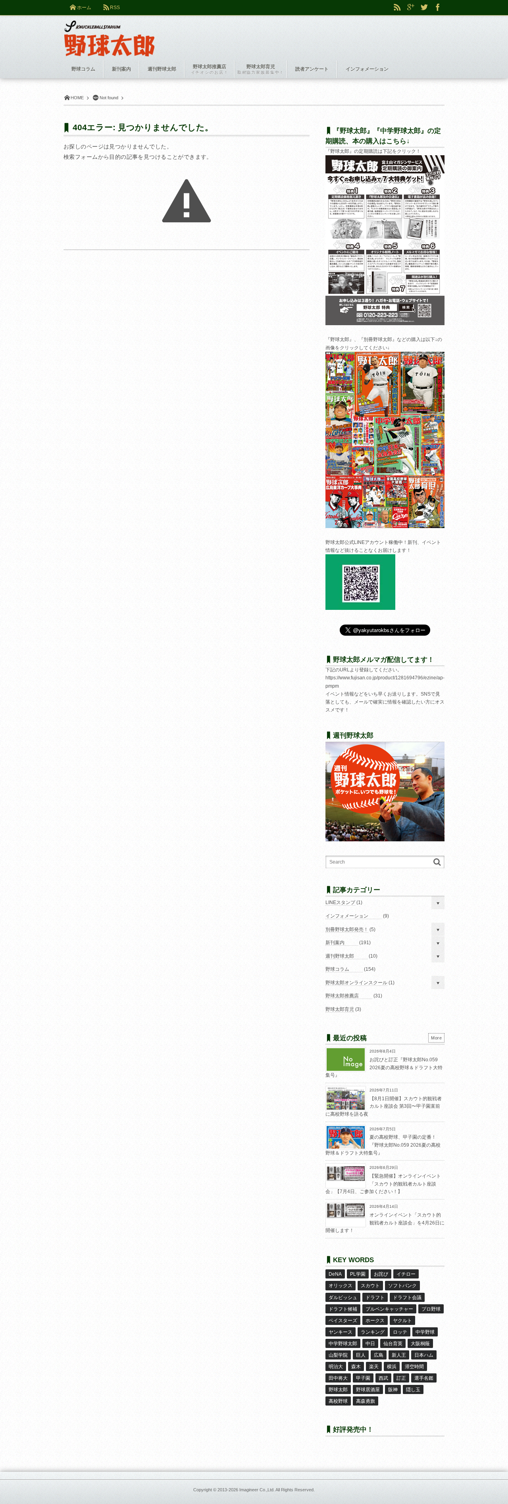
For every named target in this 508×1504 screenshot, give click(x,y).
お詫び (381, 1274)
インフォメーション (346, 916)
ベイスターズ (343, 1320)
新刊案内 (334, 942)
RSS (115, 7)
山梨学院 (338, 1355)
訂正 (401, 1378)
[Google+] (411, 7)
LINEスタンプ (340, 902)
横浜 (391, 1366)
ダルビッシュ (343, 1297)
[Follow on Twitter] (424, 7)
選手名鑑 (423, 1378)
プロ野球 (431, 1309)
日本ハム (423, 1355)
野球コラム (337, 969)
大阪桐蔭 (420, 1343)
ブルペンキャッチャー (389, 1309)
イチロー (406, 1274)
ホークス (375, 1320)
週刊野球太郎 (339, 956)
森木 (356, 1366)
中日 (370, 1343)
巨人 (361, 1355)
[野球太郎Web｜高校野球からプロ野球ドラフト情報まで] (109, 32)
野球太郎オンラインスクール (356, 982)
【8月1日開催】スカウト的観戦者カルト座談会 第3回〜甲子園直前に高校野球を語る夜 (383, 1106)
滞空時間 (414, 1366)
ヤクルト (402, 1320)
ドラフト (375, 1297)
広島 (378, 1355)
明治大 (336, 1366)
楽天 (374, 1366)
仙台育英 (392, 1343)
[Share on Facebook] (437, 7)
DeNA (335, 1274)
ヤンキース (340, 1332)
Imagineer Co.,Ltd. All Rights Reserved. (277, 1489)
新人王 (399, 1355)
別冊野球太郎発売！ (346, 929)
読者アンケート (312, 69)
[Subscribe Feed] (397, 7)
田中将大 (338, 1378)
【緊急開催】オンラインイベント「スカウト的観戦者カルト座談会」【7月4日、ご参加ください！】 (383, 1183)
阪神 (393, 1389)
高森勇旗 (365, 1401)
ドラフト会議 (407, 1297)
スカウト (370, 1285)
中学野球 (425, 1332)
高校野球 (338, 1401)
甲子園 (363, 1378)
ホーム (84, 7)
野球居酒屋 (368, 1389)
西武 (383, 1378)
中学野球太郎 (343, 1343)
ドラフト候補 (343, 1309)
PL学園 (358, 1274)
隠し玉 (413, 1389)
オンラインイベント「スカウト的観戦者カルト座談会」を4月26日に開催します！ (384, 1222)
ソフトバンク (402, 1285)
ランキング (373, 1332)
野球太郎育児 (339, 1009)
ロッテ (400, 1332)
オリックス (340, 1285)
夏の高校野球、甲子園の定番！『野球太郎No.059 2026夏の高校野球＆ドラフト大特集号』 (383, 1144)
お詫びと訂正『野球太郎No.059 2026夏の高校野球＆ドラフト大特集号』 (384, 1067)
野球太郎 (338, 1389)
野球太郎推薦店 (342, 996)
